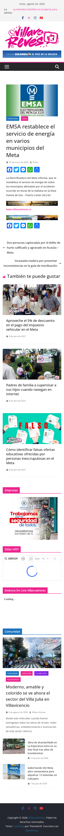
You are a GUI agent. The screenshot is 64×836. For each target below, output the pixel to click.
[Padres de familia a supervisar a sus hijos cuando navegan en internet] (32, 351)
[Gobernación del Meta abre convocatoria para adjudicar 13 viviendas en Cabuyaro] (14, 776)
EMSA (24, 118)
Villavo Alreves (39, 712)
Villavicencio (13, 679)
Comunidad (13, 118)
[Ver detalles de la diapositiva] (32, 54)
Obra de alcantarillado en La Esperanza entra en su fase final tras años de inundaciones (42, 748)
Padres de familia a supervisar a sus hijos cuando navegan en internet (31, 389)
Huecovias (26, 673)
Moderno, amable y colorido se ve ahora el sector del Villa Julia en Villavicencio (28, 696)
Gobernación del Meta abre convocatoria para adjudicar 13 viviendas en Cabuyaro (42, 773)
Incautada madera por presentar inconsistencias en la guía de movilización (30, 263)
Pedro (35, 162)
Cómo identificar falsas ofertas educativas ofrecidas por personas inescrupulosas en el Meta (30, 456)
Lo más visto (41, 673)
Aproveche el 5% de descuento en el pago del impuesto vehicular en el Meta (30, 325)
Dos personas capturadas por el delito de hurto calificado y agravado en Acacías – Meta (33, 247)
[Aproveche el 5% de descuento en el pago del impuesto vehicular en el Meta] (32, 287)
